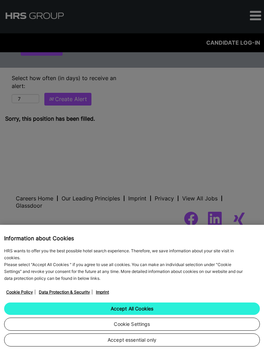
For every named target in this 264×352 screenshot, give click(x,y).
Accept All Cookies (132, 308)
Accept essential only (132, 340)
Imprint (102, 292)
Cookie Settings (132, 324)
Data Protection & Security (64, 292)
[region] (132, 288)
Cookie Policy (19, 292)
